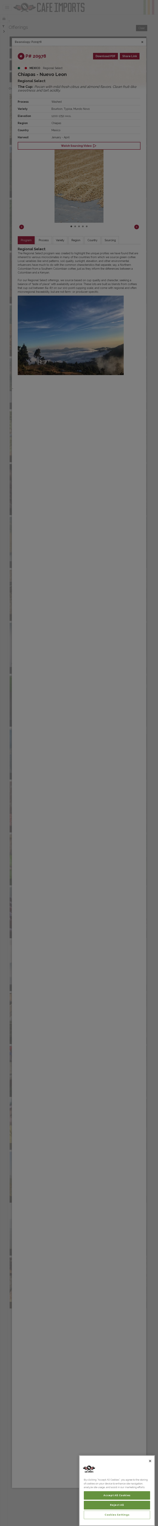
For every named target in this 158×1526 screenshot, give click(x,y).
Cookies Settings (117, 1514)
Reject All (117, 1504)
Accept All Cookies (116, 1495)
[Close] (150, 1461)
